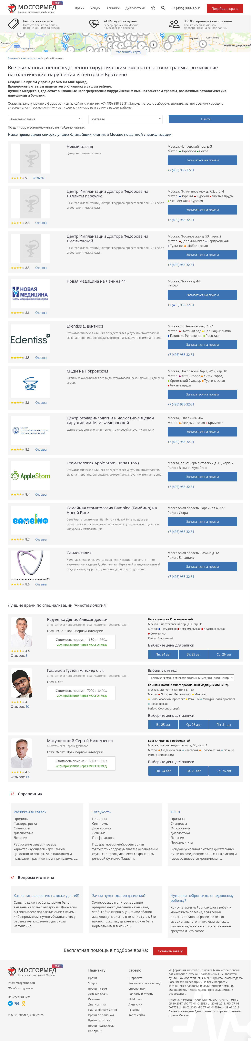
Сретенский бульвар (185, 380)
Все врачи (95, 1031)
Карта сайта (136, 1015)
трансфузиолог (78, 746)
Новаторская (159, 704)
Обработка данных (20, 988)
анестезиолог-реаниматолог (87, 624)
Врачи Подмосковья (101, 1025)
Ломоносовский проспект (167, 699)
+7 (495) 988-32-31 (186, 8)
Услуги (92, 983)
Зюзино (228, 750)
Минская (200, 694)
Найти (206, 119)
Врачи (92, 978)
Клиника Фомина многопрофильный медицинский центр (188, 685)
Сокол (203, 151)
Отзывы (39, 178)
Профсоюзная (210, 750)
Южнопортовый (169, 708)
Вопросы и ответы (140, 994)
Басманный (166, 638)
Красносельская (214, 629)
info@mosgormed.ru (21, 983)
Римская (212, 335)
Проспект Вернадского (175, 694)
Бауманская (168, 629)
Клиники (94, 999)
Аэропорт (188, 151)
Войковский (166, 755)
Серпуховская (218, 241)
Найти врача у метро (102, 1010)
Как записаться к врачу (144, 983)
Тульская (176, 246)
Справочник (136, 988)
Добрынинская (192, 241)
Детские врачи (98, 994)
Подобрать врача (225, 8)
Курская (187, 196)
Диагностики (135, 8)
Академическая (193, 423)
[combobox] (45, 119)
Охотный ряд (191, 331)
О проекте (135, 978)
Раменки (193, 699)
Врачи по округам (100, 1020)
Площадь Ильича (217, 331)
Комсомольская (190, 629)
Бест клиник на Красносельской (170, 619)
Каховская (191, 750)
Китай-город (190, 376)
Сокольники (158, 633)
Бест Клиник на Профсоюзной (169, 740)
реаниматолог (118, 624)
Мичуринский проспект (218, 699)
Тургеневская (214, 380)
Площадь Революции (186, 335)
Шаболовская (197, 246)
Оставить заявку (170, 951)
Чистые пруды (222, 196)
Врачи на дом (97, 988)
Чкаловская (178, 201)
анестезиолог (56, 624)
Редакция (134, 1010)
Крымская (215, 423)
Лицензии (135, 1004)
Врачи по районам (101, 1015)
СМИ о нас (135, 999)
